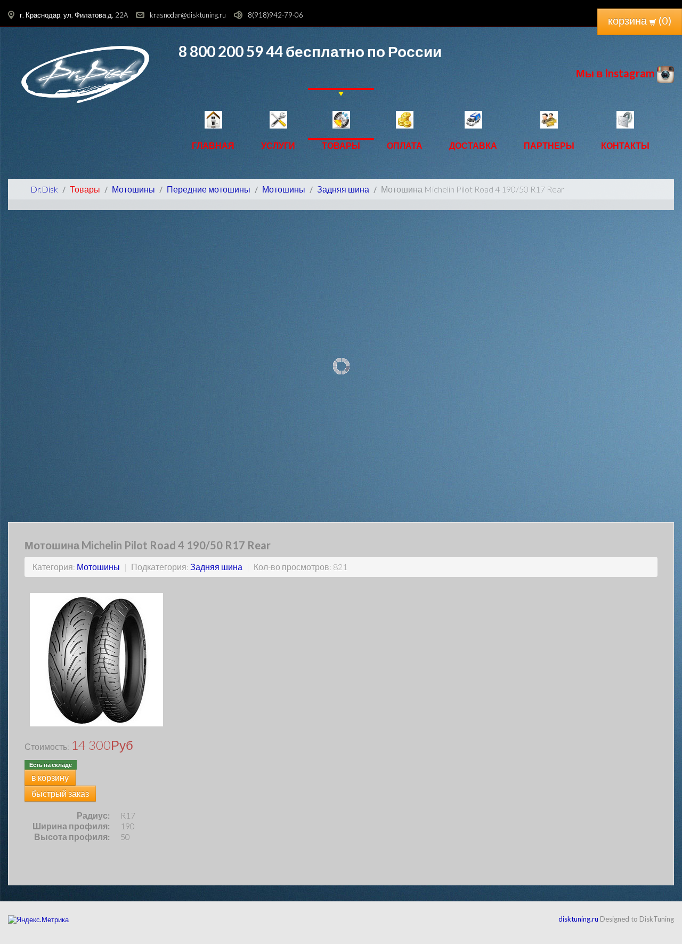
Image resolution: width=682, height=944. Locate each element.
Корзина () (639, 20)
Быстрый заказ (60, 793)
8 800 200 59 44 (230, 51)
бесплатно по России (362, 51)
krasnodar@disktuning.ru (188, 15)
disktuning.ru (578, 919)
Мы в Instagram (616, 73)
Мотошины (98, 567)
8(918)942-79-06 (275, 15)
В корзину (50, 777)
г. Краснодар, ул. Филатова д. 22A (74, 15)
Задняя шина (216, 567)
